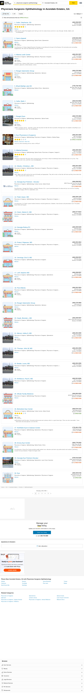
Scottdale (24, 583)
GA (6, 487)
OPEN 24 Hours (24, 17)
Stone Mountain (47, 581)
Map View (6, 13)
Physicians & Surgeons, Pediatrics (43, 137)
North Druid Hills (5, 585)
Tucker (65, 581)
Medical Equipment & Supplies (59, 137)
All (14, 13)
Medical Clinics (38, 88)
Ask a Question (42, 546)
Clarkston (3, 583)
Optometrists (38, 24)
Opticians (37, 56)
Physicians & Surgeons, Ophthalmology (24, 24)
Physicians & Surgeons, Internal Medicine (57, 199)
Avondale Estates (13, 487)
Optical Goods (38, 40)
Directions (21, 141)
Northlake (24, 585)
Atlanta (3, 581)
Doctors (21, 487)
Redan (65, 583)
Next (51, 493)
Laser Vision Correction (47, 460)
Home (2, 487)
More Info (27, 141)
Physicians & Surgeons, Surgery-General (52, 152)
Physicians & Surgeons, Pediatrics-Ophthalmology (59, 168)
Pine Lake (45, 583)
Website (16, 29)
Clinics (44, 445)
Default (79, 13)
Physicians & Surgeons (45, 56)
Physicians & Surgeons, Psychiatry (55, 244)
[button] (80, 3)
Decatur (24, 581)
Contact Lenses (38, 184)
